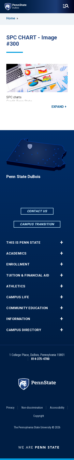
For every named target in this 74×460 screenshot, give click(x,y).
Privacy (10, 407)
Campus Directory (23, 330)
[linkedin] (37, 196)
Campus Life (17, 297)
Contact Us (37, 211)
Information (18, 319)
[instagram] (47, 196)
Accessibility (57, 407)
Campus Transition (37, 224)
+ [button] (61, 242)
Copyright (38, 415)
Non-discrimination (32, 407)
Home (10, 18)
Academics (16, 253)
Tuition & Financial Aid (27, 275)
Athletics (15, 286)
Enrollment (18, 264)
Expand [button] (58, 107)
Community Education (27, 308)
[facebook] (27, 196)
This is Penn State (23, 242)
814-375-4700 (40, 359)
